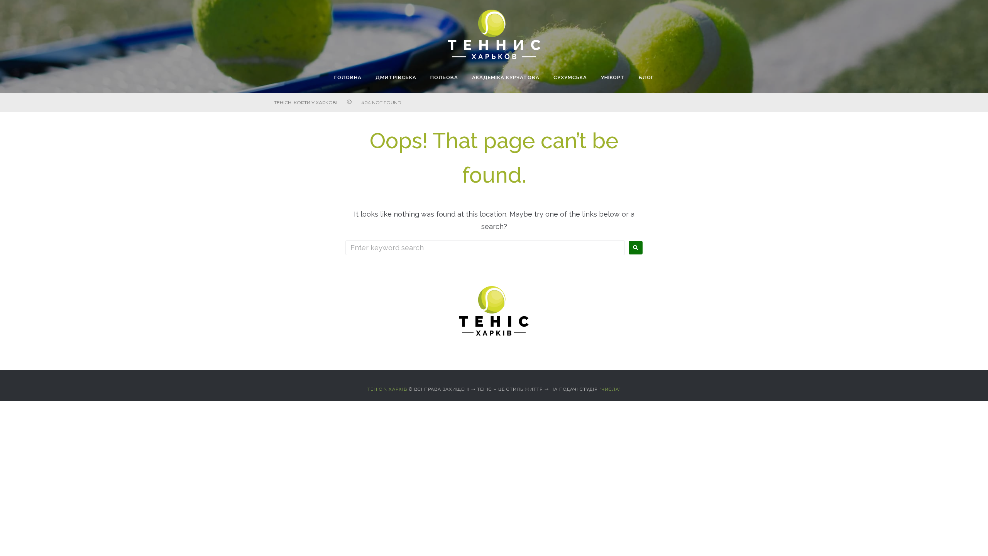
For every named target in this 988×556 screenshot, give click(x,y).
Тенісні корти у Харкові (305, 102)
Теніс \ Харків (387, 389)
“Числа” (610, 389)
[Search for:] (485, 247)
